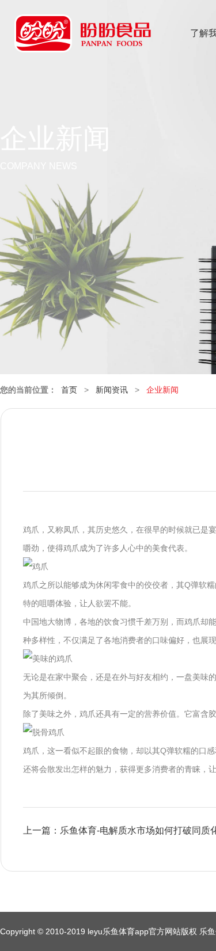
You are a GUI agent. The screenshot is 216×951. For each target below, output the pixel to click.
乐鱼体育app (82, 40)
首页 (69, 389)
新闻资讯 (112, 389)
